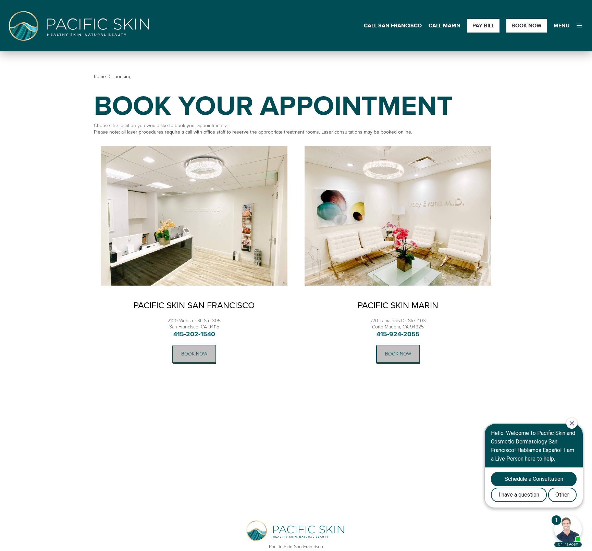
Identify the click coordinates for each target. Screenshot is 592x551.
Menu (562, 25)
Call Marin (444, 25)
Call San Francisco (393, 25)
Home (100, 76)
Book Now (526, 25)
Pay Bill (483, 25)
